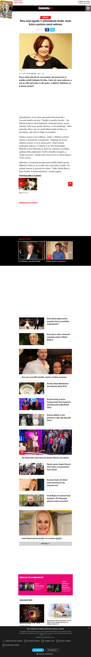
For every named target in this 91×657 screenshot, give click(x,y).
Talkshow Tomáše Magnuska (66, 584)
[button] (45, 637)
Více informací (47, 635)
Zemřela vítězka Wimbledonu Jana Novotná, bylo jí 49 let (58, 385)
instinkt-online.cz (25, 626)
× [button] (89, 628)
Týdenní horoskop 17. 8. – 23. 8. (30, 623)
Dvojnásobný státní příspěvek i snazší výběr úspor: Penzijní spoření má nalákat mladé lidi (59, 622)
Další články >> (45, 543)
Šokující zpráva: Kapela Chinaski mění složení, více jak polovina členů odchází (59, 467)
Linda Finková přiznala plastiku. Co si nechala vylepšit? (42, 538)
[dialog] (45, 641)
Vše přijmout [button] (38, 650)
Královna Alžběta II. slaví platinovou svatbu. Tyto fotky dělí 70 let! (59, 418)
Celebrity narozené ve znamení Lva (56, 261)
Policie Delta (39, 585)
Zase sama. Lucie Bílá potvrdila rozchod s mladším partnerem (44, 377)
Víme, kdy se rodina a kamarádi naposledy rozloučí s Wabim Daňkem (58, 337)
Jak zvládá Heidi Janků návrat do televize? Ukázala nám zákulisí (45, 458)
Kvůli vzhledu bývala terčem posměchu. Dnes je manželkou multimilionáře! (58, 321)
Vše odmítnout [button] (52, 650)
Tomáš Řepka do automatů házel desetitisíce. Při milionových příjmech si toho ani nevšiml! (59, 498)
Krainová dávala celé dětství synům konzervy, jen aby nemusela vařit (57, 482)
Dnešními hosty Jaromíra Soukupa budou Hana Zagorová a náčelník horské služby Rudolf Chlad (59, 403)
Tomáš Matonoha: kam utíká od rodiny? (29, 261)
